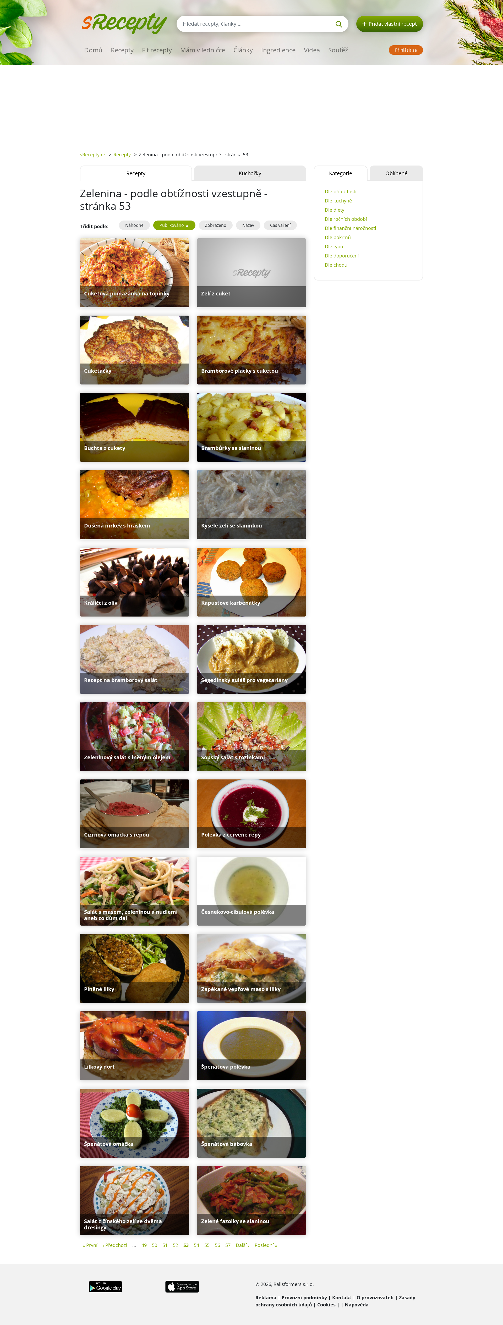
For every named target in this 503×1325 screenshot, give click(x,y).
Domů (93, 50)
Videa (312, 50)
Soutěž (338, 50)
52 (175, 1245)
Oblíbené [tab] (396, 173)
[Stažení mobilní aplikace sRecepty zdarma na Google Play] (105, 1286)
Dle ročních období (346, 219)
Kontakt (341, 1297)
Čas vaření (280, 225)
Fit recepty (157, 50)
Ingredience (278, 50)
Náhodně (134, 225)
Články (243, 50)
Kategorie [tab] (340, 173)
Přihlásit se (406, 50)
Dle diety (334, 210)
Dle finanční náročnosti (350, 228)
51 (165, 1245)
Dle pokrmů (338, 237)
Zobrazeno (215, 225)
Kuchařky (250, 173)
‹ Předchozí (115, 1245)
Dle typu (334, 246)
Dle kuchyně (338, 200)
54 (196, 1245)
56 (217, 1245)
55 (207, 1245)
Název (248, 225)
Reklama (265, 1297)
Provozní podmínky (304, 1297)
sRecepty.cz (92, 154)
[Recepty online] (124, 23)
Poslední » (266, 1245)
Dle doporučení (342, 255)
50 (154, 1245)
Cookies (326, 1304)
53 (186, 1245)
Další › (242, 1245)
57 (228, 1245)
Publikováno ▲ (174, 225)
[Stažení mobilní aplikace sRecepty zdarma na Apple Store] (182, 1286)
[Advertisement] (251, 104)
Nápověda (357, 1304)
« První (90, 1245)
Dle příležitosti (341, 191)
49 (144, 1245)
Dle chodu (336, 265)
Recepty (122, 50)
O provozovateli (375, 1297)
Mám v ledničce (202, 50)
